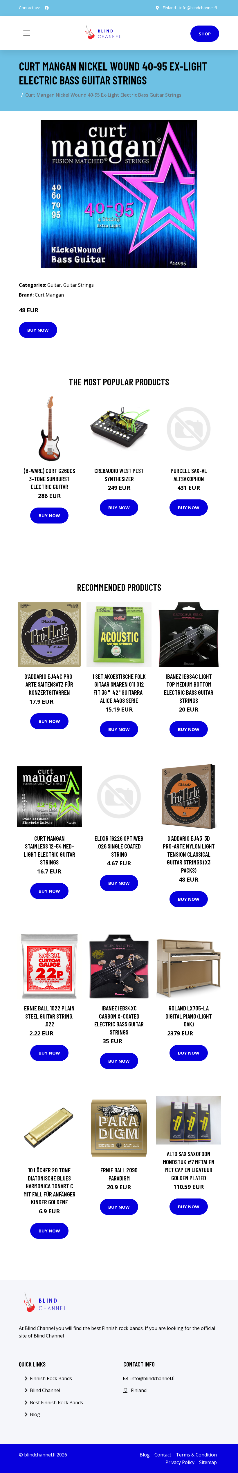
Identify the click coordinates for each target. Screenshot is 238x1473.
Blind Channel (45, 1390)
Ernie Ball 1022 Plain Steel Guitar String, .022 (49, 1016)
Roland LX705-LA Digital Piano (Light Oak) (188, 1016)
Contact (162, 1455)
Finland (169, 7)
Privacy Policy (179, 1462)
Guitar (54, 285)
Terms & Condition (196, 1455)
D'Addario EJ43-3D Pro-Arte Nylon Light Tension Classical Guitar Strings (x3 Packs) (189, 854)
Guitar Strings (78, 285)
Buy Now (38, 330)
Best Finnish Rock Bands (56, 1402)
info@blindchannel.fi (198, 7)
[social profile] (46, 7)
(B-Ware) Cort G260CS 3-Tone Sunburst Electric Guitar (49, 478)
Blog (35, 1414)
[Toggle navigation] (27, 33)
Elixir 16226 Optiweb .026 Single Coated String (119, 846)
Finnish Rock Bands (51, 1378)
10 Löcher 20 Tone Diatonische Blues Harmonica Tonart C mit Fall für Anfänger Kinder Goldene (49, 1185)
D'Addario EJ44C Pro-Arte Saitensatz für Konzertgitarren (49, 684)
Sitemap (208, 1462)
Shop (205, 34)
